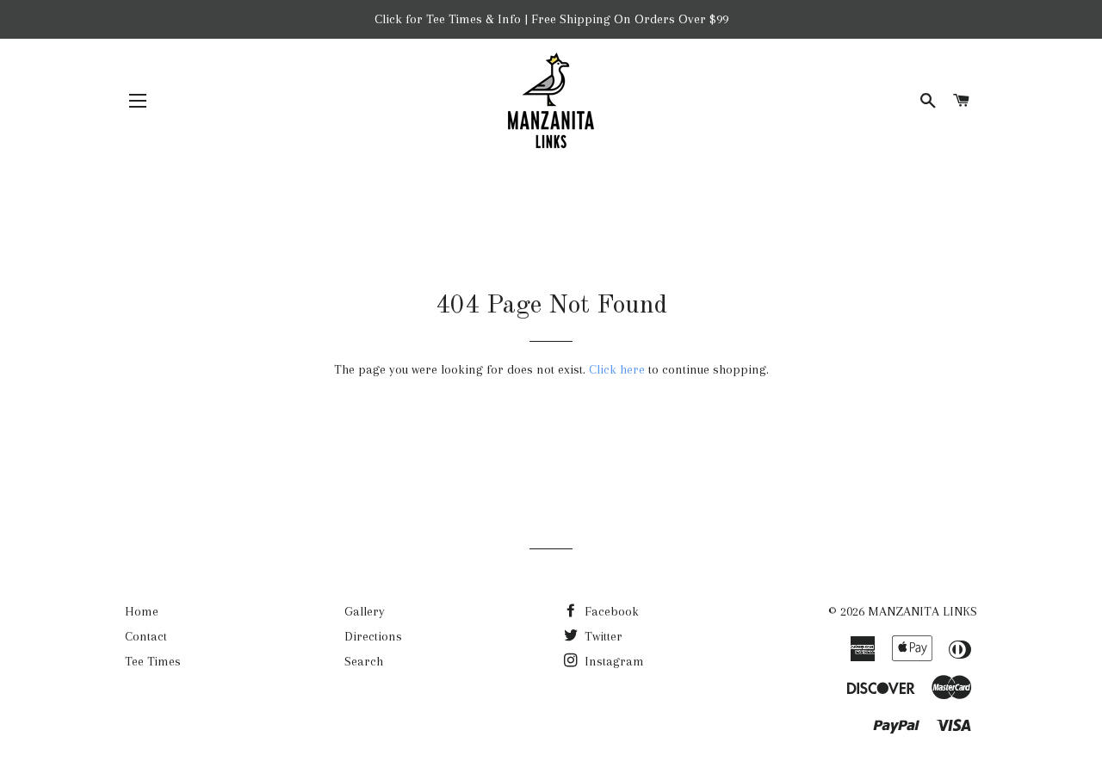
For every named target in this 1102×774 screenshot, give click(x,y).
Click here (617, 369)
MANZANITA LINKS (922, 611)
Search (363, 661)
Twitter (601, 636)
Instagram (612, 661)
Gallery (364, 611)
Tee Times (153, 661)
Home (141, 611)
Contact (146, 636)
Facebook (610, 611)
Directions (373, 636)
